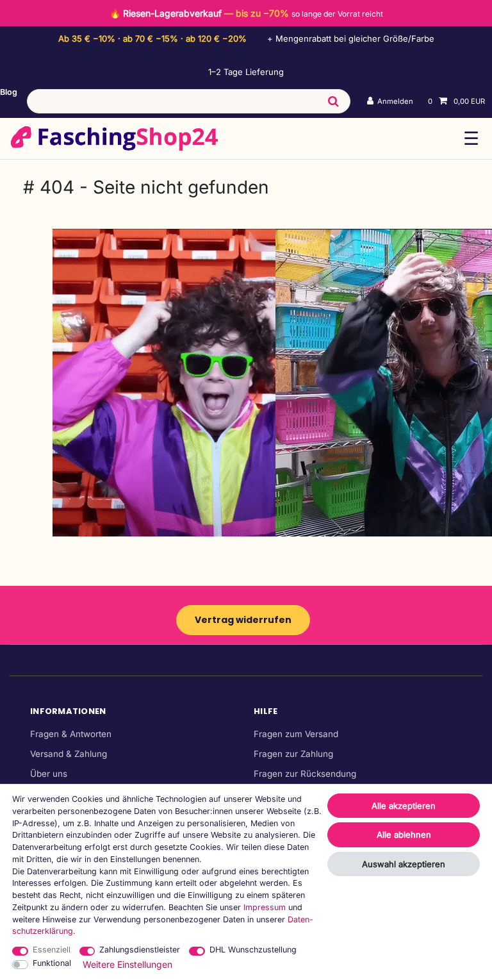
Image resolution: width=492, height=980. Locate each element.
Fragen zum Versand (296, 734)
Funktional (52, 963)
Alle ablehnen (404, 834)
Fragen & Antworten (70, 734)
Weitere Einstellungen (127, 964)
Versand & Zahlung (68, 754)
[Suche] (332, 101)
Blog (8, 92)
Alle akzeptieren (404, 806)
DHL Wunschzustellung (253, 949)
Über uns (48, 773)
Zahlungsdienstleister (139, 949)
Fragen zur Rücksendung (305, 773)
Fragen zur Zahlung (293, 754)
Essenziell (51, 949)
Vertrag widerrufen (243, 619)
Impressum (264, 907)
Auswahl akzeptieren (403, 864)
